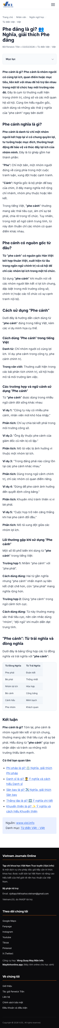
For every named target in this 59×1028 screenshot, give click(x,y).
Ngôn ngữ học (36, 17)
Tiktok (6, 942)
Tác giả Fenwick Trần (13, 991)
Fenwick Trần (13, 46)
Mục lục (10, 59)
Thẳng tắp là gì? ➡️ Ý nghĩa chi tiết (29, 800)
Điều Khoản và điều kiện (15, 1007)
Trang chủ (8, 17)
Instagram (8, 931)
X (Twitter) (8, 953)
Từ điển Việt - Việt (12, 22)
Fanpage (7, 926)
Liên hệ (6, 997)
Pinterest (7, 948)
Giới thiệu (7, 986)
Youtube (7, 937)
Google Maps (9, 920)
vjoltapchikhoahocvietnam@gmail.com (29, 893)
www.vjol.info (25, 823)
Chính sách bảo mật (13, 1002)
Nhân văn (21, 17)
